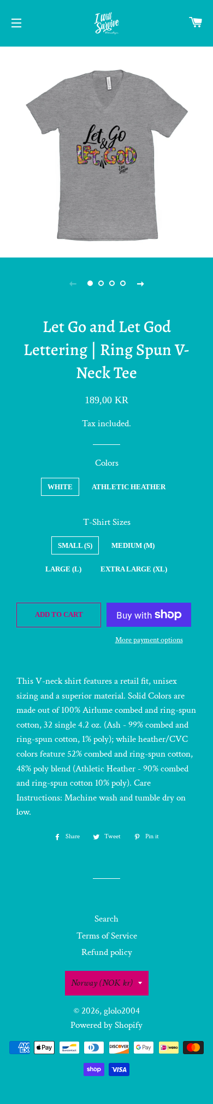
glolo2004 (122, 1011)
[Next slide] (140, 283)
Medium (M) (133, 545)
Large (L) (63, 569)
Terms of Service (106, 936)
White (60, 487)
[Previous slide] (73, 283)
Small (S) (75, 545)
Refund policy (106, 952)
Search (106, 919)
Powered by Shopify (106, 1025)
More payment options (149, 640)
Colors (107, 463)
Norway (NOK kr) (102, 983)
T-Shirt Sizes (107, 522)
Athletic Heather (128, 487)
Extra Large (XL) (133, 569)
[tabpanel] (106, 151)
